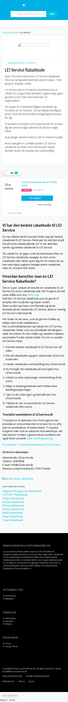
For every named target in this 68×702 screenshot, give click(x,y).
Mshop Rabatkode (13, 505)
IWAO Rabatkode (12, 513)
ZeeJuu (8, 624)
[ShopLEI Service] (34, 49)
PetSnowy (33, 295)
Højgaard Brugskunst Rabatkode (22, 491)
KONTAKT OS (8, 681)
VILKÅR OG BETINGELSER (37, 676)
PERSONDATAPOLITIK (12, 676)
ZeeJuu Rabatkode (13, 498)
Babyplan (9, 598)
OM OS (21, 681)
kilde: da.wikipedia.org (40, 438)
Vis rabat (35, 198)
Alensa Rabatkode (13, 509)
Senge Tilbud (11, 646)
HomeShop (10, 595)
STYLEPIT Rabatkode (14, 494)
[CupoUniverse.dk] (34, 5)
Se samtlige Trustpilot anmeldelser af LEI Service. (31, 444)
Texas (8, 643)
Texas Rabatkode (12, 520)
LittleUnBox (10, 618)
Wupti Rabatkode (12, 516)
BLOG (31, 681)
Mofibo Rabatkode (13, 502)
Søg (51, 14)
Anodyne (9, 621)
